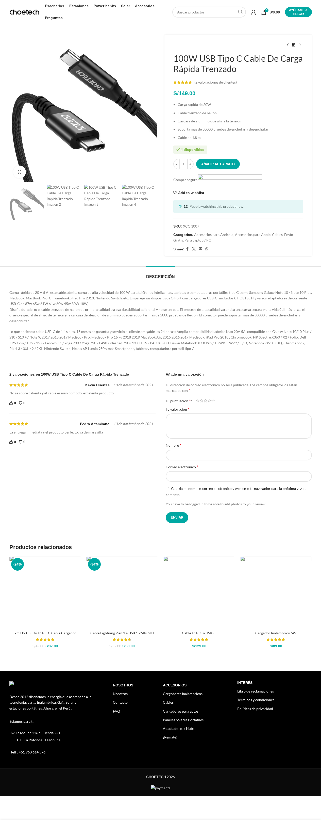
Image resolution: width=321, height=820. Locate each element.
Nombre (173, 445)
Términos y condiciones (255, 700)
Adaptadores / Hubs (178, 728)
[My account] (253, 12)
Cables (277, 234)
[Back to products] (294, 45)
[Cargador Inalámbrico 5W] (276, 592)
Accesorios (175, 685)
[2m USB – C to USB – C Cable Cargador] (45, 592)
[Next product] (300, 45)
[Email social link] (200, 249)
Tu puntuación (178, 401)
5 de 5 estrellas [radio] (213, 401)
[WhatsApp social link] (207, 249)
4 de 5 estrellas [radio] (209, 401)
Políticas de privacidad (255, 708)
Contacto (120, 702)
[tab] (160, 274)
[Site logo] (24, 11)
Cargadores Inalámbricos (182, 694)
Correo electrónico (182, 466)
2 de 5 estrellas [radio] (202, 401)
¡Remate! (170, 737)
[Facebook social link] (187, 249)
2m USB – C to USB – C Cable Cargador (45, 633)
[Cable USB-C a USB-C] (199, 592)
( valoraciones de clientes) (215, 82)
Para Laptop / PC (197, 240)
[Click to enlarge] (19, 172)
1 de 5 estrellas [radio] (198, 401)
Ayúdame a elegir (298, 11)
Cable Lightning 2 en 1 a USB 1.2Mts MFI (122, 633)
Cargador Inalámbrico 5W (275, 633)
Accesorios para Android (213, 234)
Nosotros (123, 685)
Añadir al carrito (218, 164)
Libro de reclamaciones (255, 691)
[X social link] (194, 249)
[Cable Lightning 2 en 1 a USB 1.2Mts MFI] (122, 592)
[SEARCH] (240, 12)
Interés (244, 683)
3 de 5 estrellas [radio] (205, 401)
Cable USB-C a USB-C (199, 633)
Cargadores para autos (180, 711)
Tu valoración (177, 409)
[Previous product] (288, 45)
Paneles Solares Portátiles (183, 720)
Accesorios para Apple (253, 234)
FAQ (116, 711)
